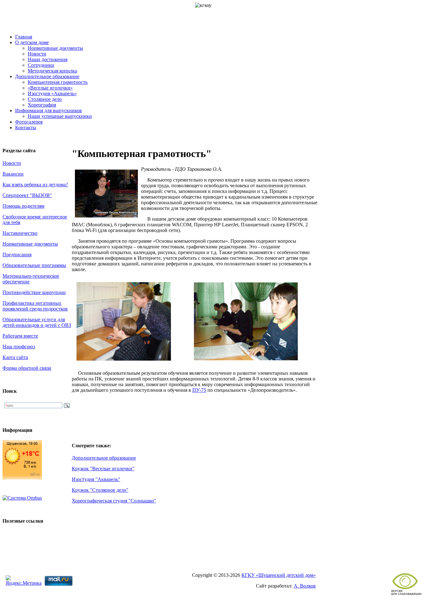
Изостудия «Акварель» (52, 93)
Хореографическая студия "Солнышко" (114, 500)
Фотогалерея (28, 122)
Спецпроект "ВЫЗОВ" (27, 195)
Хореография (42, 104)
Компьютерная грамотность (58, 82)
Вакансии (13, 174)
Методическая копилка (52, 70)
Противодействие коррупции (34, 292)
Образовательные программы (34, 265)
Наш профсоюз (19, 346)
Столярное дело (45, 99)
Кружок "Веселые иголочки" (103, 468)
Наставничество (20, 233)
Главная (23, 36)
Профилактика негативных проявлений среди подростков (35, 305)
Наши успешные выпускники (60, 116)
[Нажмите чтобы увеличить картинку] (123, 362)
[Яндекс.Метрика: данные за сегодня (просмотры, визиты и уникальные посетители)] (24, 580)
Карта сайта (15, 357)
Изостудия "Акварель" (96, 479)
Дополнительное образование (47, 76)
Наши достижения (47, 59)
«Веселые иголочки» (50, 87)
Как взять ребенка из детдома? (35, 184)
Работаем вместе (20, 336)
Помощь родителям (23, 206)
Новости (37, 53)
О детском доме (32, 42)
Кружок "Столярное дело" (100, 490)
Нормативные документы (55, 48)
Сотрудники (41, 65)
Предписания (17, 254)
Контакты (25, 127)
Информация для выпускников (48, 110)
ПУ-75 (199, 390)
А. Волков (305, 586)
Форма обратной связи (27, 368)
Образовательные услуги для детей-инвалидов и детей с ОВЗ (37, 322)
